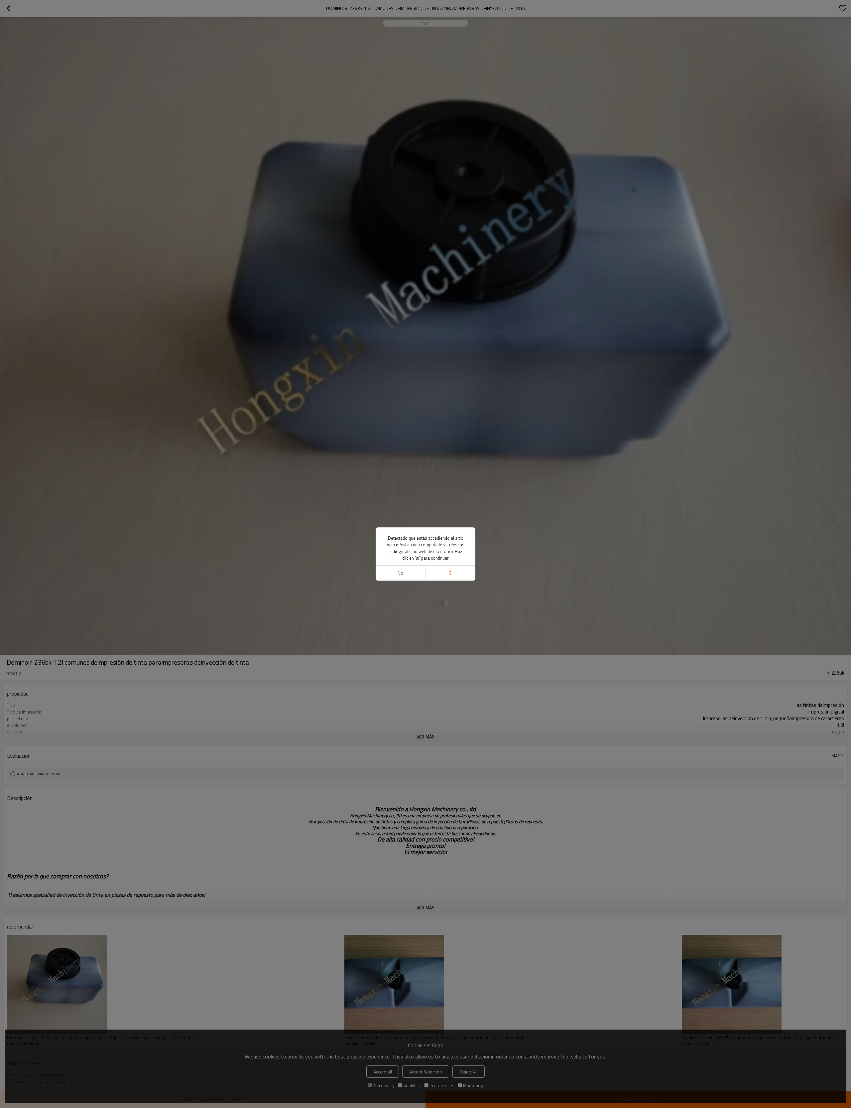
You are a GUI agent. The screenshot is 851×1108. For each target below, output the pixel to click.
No (400, 573)
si (450, 573)
